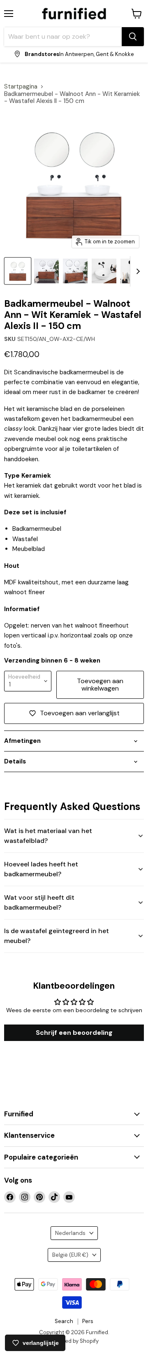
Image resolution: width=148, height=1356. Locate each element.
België (70, 1254)
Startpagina (20, 86)
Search (64, 1321)
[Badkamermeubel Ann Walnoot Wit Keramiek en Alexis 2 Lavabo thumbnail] (18, 271)
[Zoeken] (133, 36)
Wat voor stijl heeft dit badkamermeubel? (39, 902)
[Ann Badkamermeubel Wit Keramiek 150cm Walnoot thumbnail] (75, 271)
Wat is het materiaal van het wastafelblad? (48, 835)
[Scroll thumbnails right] (136, 271)
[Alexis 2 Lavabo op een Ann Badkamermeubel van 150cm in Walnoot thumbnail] (104, 271)
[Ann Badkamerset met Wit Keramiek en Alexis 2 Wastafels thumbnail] (46, 271)
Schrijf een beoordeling (74, 1032)
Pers (87, 1321)
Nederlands (70, 1233)
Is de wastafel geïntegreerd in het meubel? (56, 936)
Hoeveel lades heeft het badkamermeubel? (41, 869)
